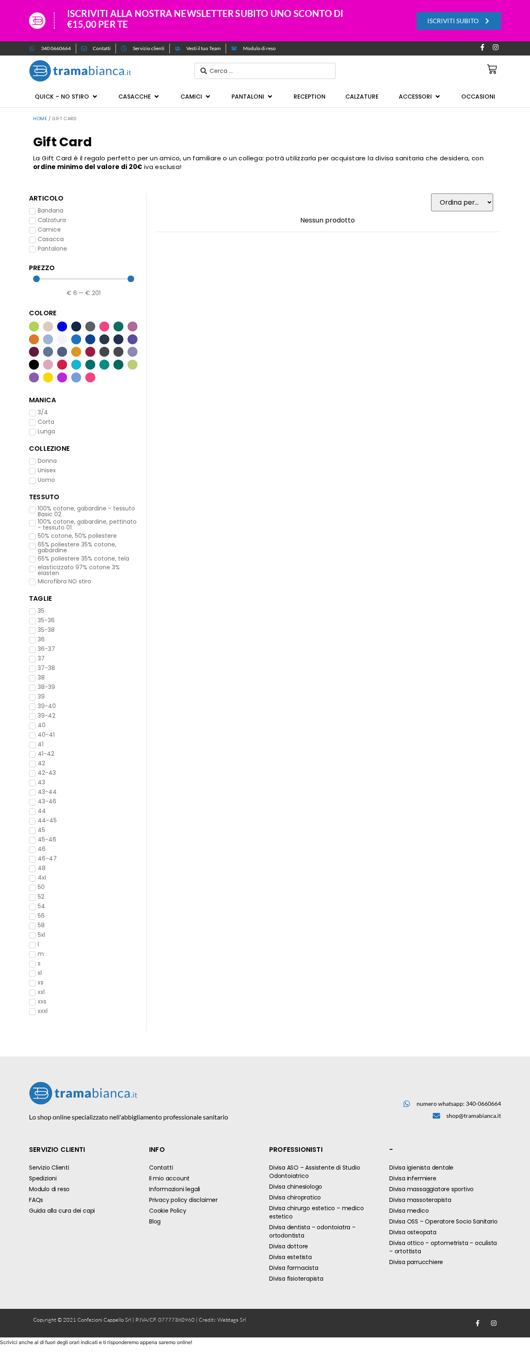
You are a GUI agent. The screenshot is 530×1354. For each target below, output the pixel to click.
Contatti (161, 1167)
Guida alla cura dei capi (62, 1211)
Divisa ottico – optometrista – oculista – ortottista (443, 1247)
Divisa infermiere (412, 1178)
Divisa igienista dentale (421, 1167)
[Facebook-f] (482, 47)
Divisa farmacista (293, 1268)
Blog (155, 1221)
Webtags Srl (231, 1319)
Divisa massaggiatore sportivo (431, 1189)
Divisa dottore (288, 1246)
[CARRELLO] (492, 69)
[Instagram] (495, 47)
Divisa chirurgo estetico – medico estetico (316, 1212)
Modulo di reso (49, 1189)
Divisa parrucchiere (416, 1262)
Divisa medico (409, 1211)
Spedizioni (43, 1178)
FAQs (36, 1200)
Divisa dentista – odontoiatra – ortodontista (312, 1231)
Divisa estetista (290, 1257)
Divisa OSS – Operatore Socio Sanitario (443, 1221)
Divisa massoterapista (420, 1200)
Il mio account (169, 1178)
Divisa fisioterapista (296, 1278)
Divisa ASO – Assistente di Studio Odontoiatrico (314, 1171)
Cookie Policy (167, 1211)
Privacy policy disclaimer (183, 1200)
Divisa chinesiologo (295, 1186)
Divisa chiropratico (295, 1197)
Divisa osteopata (412, 1232)
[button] (66, 96)
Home (40, 118)
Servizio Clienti (49, 1167)
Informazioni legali (174, 1189)
